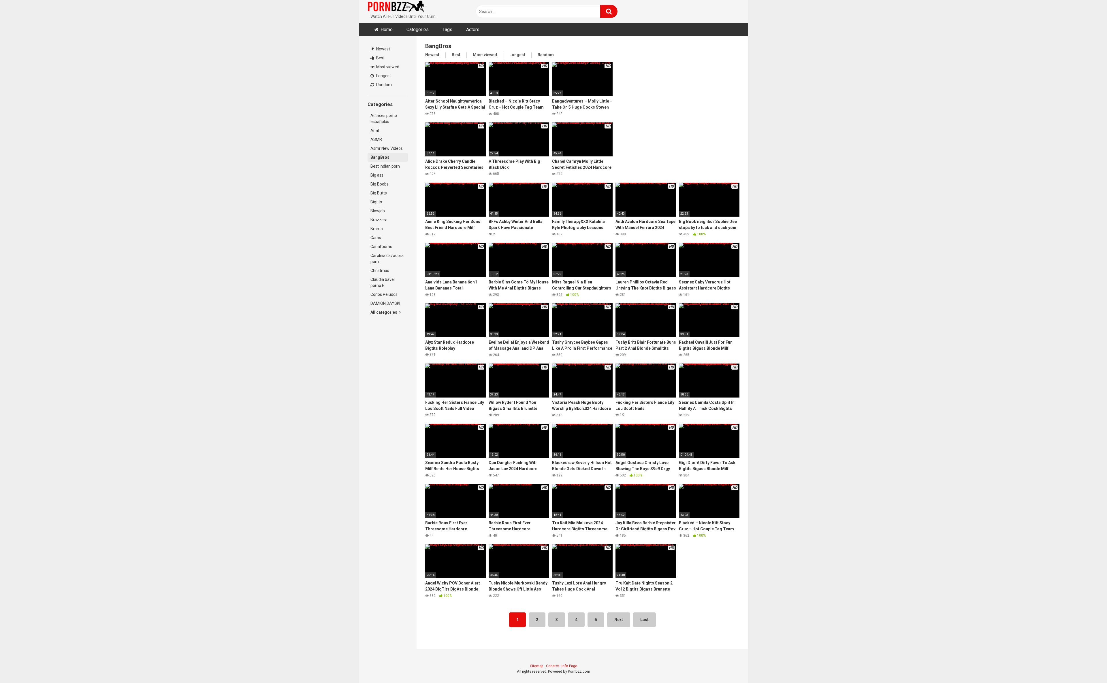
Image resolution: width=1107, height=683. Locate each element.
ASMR (376, 139)
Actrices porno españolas (383, 118)
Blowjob (377, 211)
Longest (383, 75)
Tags (447, 29)
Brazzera (378, 219)
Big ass (376, 175)
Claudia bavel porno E (382, 282)
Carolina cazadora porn (387, 258)
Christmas (379, 270)
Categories (417, 29)
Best (380, 58)
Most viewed (387, 67)
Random (383, 84)
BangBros (379, 157)
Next (618, 619)
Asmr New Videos (386, 148)
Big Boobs (379, 184)
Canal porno (381, 246)
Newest (382, 49)
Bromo (376, 228)
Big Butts (378, 193)
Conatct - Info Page (561, 666)
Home (387, 29)
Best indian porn (385, 166)
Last (644, 619)
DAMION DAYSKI (385, 303)
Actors (472, 29)
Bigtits (376, 202)
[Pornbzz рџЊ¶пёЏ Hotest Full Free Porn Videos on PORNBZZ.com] (396, 7)
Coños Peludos (384, 294)
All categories (384, 312)
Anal (374, 130)
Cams (375, 237)
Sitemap (536, 666)
